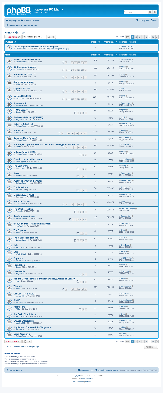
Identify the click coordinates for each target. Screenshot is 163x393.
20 (72, 63)
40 (75, 78)
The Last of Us (21, 166)
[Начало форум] (19, 10)
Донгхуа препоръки (24, 82)
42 (82, 78)
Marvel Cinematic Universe (27, 59)
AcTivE (124, 252)
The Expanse (20, 230)
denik (123, 96)
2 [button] (136, 36)
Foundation (19, 265)
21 (75, 63)
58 (79, 99)
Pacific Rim (19, 307)
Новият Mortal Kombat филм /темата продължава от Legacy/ (44, 279)
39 (72, 78)
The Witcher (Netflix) (23, 209)
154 (72, 133)
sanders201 (20, 323)
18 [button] (153, 36)
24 (85, 63)
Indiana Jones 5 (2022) (24, 152)
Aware (18, 190)
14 (72, 289)
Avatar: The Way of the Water (28, 181)
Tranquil (19, 211)
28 (85, 70)
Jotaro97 (19, 330)
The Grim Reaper (128, 209)
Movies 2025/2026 (22, 96)
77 (72, 204)
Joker (16, 173)
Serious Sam (21, 49)
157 (85, 133)
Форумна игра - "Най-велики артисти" (33, 224)
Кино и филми (14, 32)
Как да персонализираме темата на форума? (37, 46)
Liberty (123, 166)
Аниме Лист (20, 130)
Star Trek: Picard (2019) (25, 314)
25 (75, 70)
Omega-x (124, 187)
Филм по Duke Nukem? (25, 138)
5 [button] (146, 36)
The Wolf (19, 69)
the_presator (126, 59)
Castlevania (19, 271)
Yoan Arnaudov (86, 379)
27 (82, 70)
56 (72, 99)
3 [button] (139, 36)
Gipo (123, 74)
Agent (123, 110)
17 (82, 289)
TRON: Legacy (21, 110)
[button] (127, 37)
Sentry (18, 175)
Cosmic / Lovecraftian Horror (28, 159)
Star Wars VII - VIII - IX (25, 74)
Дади (18, 147)
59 (82, 99)
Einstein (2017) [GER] (24, 195)
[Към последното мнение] (134, 46)
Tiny (17, 281)
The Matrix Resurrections (26, 238)
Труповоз (125, 271)
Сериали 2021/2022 (23, 88)
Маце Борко (20, 91)
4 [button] (143, 36)
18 (72, 92)
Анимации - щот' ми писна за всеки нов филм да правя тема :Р (46, 144)
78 (75, 204)
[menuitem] (30, 20)
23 (82, 63)
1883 (16, 252)
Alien (17, 133)
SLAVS (17, 300)
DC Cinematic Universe (25, 67)
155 (77, 133)
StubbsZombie (126, 46)
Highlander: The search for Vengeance (32, 327)
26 (79, 70)
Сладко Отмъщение (24, 321)
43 (85, 78)
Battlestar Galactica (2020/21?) (28, 117)
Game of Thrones (22, 201)
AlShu (123, 67)
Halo (16, 245)
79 (79, 204)
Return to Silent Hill (23, 124)
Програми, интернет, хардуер (57, 49)
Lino (122, 88)
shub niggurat (21, 161)
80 (82, 204)
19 (75, 92)
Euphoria (18, 258)
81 (85, 204)
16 (79, 289)
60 (85, 99)
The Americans (21, 187)
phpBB (77, 376)
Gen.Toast (125, 138)
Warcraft (18, 286)
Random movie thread (24, 216)
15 (75, 289)
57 (75, 99)
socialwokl (20, 296)
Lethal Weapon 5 (22, 334)
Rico (17, 77)
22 (79, 63)
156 (81, 133)
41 (79, 78)
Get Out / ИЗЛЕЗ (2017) (25, 294)
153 (68, 133)
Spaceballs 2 (20, 103)
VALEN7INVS (126, 181)
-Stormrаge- (20, 98)
